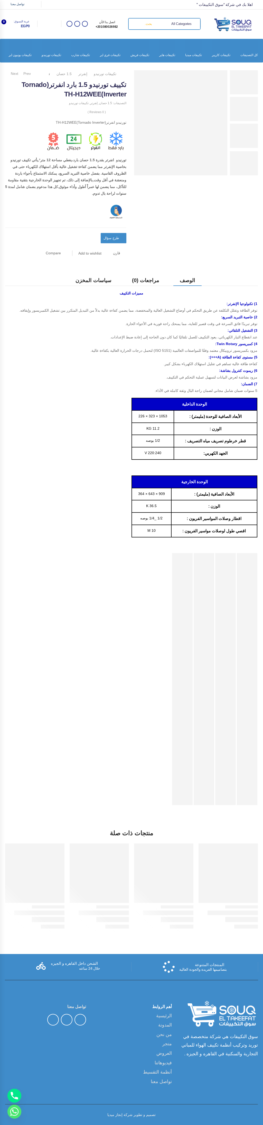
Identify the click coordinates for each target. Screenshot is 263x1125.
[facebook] (85, 24)
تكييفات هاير (167, 55)
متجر (167, 1043)
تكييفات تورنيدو (51, 55)
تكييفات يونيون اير (20, 55)
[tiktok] (77, 24)
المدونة (165, 1025)
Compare (53, 253)
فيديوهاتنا (163, 1062)
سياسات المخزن (93, 280)
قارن (116, 253)
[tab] (187, 280)
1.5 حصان (64, 74)
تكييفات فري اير (110, 55)
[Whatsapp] (14, 1112)
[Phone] (14, 1096)
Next (13, 73)
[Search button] (134, 24)
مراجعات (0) (145, 280)
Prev (27, 73)
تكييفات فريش (139, 55)
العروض (164, 1053)
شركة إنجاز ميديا (120, 1115)
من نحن (164, 1034)
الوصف (187, 280)
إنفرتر (82, 74)
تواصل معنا (17, 4)
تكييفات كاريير (221, 55)
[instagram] (69, 24)
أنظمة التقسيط (157, 1072)
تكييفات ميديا (193, 55)
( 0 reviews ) (97, 112)
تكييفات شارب (80, 55)
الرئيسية (164, 1015)
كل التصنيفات (249, 55)
